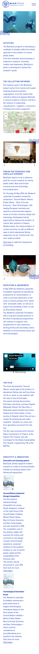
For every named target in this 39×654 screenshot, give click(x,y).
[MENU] (33, 5)
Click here (7, 242)
